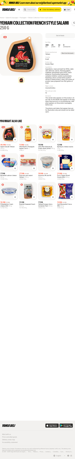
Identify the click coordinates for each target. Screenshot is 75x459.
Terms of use (31, 451)
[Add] (15, 139)
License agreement (50, 451)
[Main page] (8, 10)
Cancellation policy (58, 451)
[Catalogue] (19, 9)
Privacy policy (43, 451)
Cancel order (63, 451)
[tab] (21, 80)
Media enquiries (37, 451)
